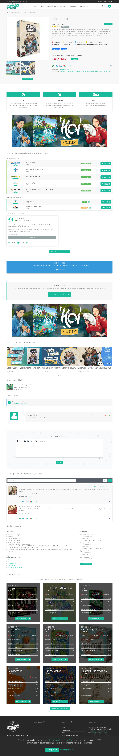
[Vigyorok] (36, 440)
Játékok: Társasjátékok (22, 403)
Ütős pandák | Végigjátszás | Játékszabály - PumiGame (30, 368)
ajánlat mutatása (59, 252)
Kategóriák (52, 6)
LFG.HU (25, 1)
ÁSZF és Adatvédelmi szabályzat (69, 735)
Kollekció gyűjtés (66, 71)
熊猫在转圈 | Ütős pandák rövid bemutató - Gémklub (65, 368)
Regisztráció (64, 727)
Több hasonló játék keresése (59, 709)
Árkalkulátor (102, 1)
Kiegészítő (27, 513)
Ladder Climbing (86, 71)
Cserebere (63, 6)
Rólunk (63, 733)
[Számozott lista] (28, 440)
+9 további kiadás (85, 563)
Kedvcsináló (24, 387)
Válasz (101, 415)
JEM (29, 387)
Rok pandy (11, 565)
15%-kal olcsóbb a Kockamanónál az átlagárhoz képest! (92, 44)
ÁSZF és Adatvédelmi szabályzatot (61, 740)
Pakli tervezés (76, 71)
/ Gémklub (45, 371)
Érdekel (32, 237)
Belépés (109, 1)
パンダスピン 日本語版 (15, 567)
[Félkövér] (17, 440)
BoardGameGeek (16, 1)
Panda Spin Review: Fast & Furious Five (94, 368)
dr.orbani (19, 220)
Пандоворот (12, 562)
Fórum (73, 6)
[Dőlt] (21, 440)
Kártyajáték (62, 70)
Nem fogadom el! (67, 750)
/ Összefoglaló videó (83, 371)
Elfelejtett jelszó (65, 730)
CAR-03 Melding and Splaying (101, 71)
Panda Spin (11, 560)
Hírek (42, 6)
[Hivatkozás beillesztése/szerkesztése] (32, 440)
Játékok (34, 6)
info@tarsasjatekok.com (99, 732)
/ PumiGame (10, 371)
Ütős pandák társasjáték (27, 13)
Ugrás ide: (108, 24)
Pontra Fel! (83, 6)
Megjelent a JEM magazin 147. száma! (25, 385)
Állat (67, 70)
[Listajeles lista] (25, 440)
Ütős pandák (12, 564)
